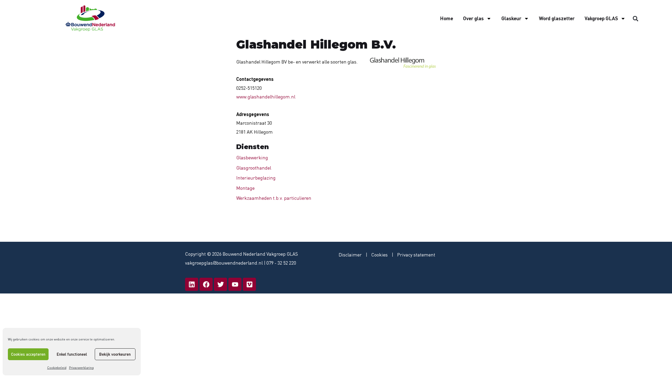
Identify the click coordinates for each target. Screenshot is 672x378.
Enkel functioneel (72, 354)
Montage (245, 188)
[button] (635, 19)
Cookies (379, 255)
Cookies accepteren (28, 354)
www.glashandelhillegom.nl (265, 96)
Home (446, 18)
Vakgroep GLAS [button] (601, 18)
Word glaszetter (557, 18)
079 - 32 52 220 (281, 263)
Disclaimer (350, 255)
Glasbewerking (252, 157)
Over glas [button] (473, 18)
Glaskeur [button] (511, 18)
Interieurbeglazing (256, 178)
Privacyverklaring (81, 368)
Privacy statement (416, 255)
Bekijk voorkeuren (115, 354)
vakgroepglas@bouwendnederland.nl (224, 263)
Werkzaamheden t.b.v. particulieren (273, 198)
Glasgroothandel (253, 168)
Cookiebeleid (56, 368)
